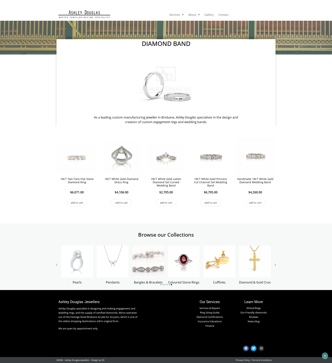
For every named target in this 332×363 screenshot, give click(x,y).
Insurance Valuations (210, 321)
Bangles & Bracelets (148, 282)
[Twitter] (253, 348)
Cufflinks (219, 282)
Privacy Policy (243, 360)
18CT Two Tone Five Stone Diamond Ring (77, 180)
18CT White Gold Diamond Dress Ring (121, 180)
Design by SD (97, 360)
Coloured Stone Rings (183, 282)
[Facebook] (246, 348)
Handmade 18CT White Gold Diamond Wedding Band (255, 180)
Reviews (253, 317)
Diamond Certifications (210, 317)
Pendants (113, 282)
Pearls (77, 282)
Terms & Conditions (262, 360)
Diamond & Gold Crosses (257, 282)
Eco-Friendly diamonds (254, 312)
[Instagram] (261, 348)
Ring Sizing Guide (209, 312)
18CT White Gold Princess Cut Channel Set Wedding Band (210, 182)
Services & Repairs (209, 308)
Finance (209, 325)
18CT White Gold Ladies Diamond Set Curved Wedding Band (166, 182)
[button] (77, 202)
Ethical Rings (254, 308)
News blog (254, 321)
